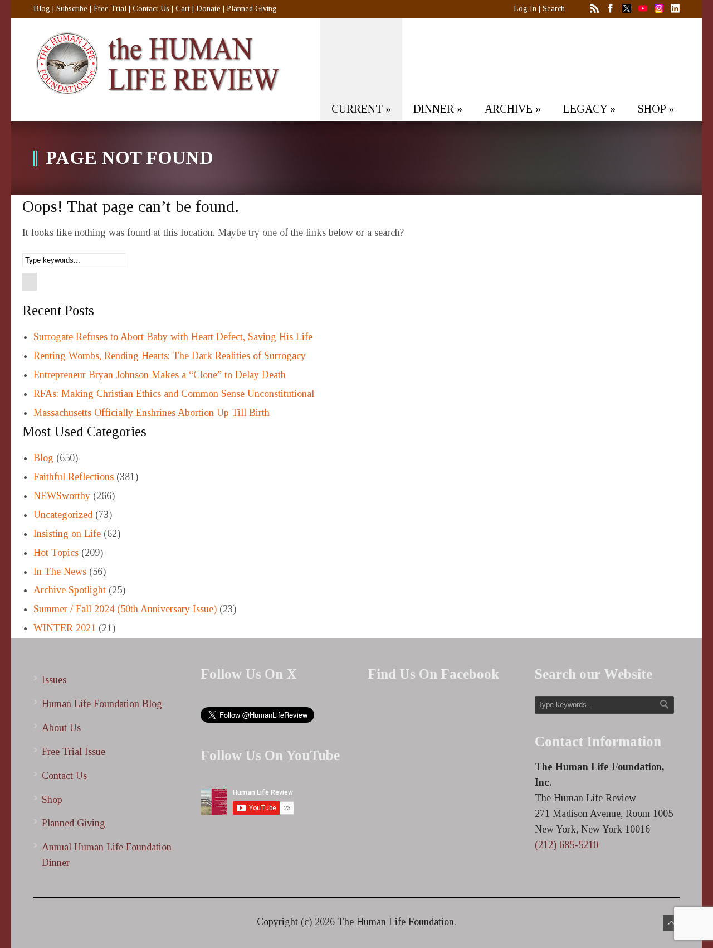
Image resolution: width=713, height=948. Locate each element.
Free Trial (110, 8)
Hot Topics (56, 552)
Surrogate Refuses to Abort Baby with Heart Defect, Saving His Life (172, 336)
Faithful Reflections (73, 476)
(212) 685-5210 (566, 844)
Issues (54, 679)
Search (554, 8)
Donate (208, 8)
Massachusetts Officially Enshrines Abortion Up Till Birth (151, 412)
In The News (59, 571)
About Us (61, 727)
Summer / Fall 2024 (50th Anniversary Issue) (125, 609)
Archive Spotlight (69, 590)
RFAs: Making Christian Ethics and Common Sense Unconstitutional (173, 393)
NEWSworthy (61, 495)
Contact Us (151, 8)
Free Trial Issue (73, 751)
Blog (41, 8)
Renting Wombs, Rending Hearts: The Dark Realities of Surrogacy (169, 355)
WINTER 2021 (64, 627)
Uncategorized (62, 514)
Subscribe (71, 8)
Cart (182, 8)
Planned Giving (252, 8)
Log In (525, 8)
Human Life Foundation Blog (102, 703)
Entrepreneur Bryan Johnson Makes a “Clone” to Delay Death (159, 374)
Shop (52, 799)
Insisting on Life (67, 533)
